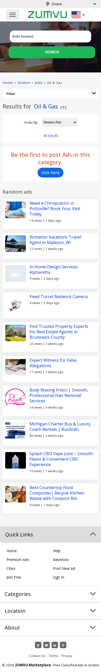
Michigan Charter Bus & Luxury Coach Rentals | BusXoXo (60, 426)
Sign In (58, 577)
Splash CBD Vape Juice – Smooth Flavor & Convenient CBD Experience (61, 459)
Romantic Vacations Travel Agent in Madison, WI (55, 239)
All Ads (49, 136)
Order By (31, 122)
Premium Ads (17, 559)
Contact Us (37, 656)
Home (8, 82)
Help (57, 550)
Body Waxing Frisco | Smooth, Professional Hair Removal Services (59, 395)
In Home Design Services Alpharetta (54, 269)
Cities (11, 568)
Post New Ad (64, 568)
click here (50, 172)
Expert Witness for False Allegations (53, 362)
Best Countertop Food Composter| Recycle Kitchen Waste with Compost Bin (57, 493)
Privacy (67, 656)
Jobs (38, 82)
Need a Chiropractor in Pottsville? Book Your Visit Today (55, 208)
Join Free (13, 577)
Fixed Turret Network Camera (59, 296)
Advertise (61, 559)
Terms (53, 656)
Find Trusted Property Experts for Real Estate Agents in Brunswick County (59, 331)
